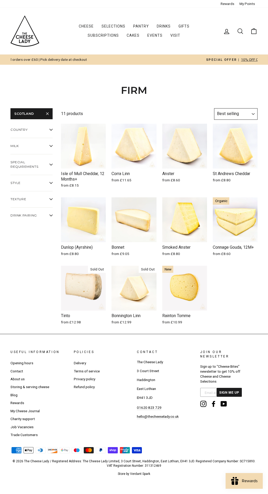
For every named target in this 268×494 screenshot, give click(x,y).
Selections (113, 26)
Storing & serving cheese (29, 387)
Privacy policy (84, 379)
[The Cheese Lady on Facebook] (213, 404)
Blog (14, 395)
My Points (247, 4)
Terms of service (87, 371)
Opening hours (21, 363)
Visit (175, 35)
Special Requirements (24, 164)
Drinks (164, 26)
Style (15, 183)
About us (17, 379)
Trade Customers (24, 435)
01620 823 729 (149, 407)
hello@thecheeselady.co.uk (158, 416)
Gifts (183, 26)
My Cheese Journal (25, 411)
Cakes (133, 35)
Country (18, 130)
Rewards (227, 4)
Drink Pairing (23, 215)
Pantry (141, 26)
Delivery (80, 363)
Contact (16, 371)
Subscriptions (103, 35)
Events (155, 35)
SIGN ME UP (229, 392)
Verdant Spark (140, 474)
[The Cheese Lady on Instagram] (203, 404)
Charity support (22, 419)
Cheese (86, 26)
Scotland (24, 114)
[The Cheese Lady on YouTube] (224, 404)
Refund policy (84, 387)
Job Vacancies (22, 427)
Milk (14, 146)
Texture (18, 199)
